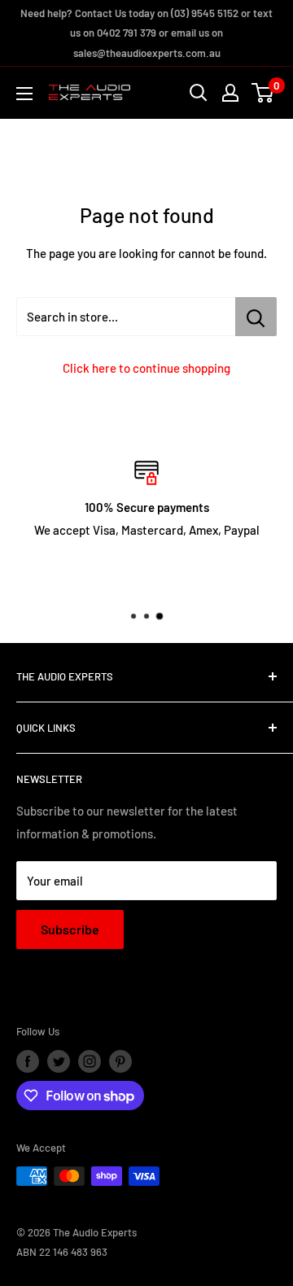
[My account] (230, 93)
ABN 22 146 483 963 (61, 1251)
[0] (263, 93)
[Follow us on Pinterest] (120, 1061)
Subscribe (70, 929)
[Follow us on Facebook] (27, 1061)
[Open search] (199, 93)
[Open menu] (24, 93)
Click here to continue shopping (146, 368)
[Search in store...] (256, 316)
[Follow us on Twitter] (58, 1061)
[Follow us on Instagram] (89, 1061)
